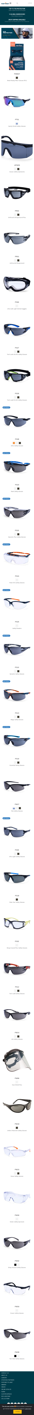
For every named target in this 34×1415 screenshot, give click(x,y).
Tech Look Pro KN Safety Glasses (17, 400)
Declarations (5, 1396)
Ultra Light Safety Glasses (17, 856)
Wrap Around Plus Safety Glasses (17, 948)
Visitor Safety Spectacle (17, 1222)
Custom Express (6, 1394)
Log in (30, 3)
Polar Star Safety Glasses (17, 902)
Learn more (28, 1408)
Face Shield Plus (17, 1085)
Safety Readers (17, 628)
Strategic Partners (7, 1380)
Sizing (3, 1391)
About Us (4, 1375)
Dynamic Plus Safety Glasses (17, 537)
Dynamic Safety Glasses (17, 674)
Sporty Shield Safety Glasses (17, 126)
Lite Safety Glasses (17, 1039)
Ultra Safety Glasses (17, 446)
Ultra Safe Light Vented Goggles (17, 309)
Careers (4, 1377)
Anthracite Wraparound (17, 263)
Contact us (5, 1373)
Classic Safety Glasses (17, 1313)
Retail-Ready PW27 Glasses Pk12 (17, 80)
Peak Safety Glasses (17, 491)
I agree (17, 1411)
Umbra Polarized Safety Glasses (17, 1130)
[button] (17, 3)
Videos (3, 1387)
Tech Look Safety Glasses (17, 993)
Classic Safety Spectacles (17, 172)
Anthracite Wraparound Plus (17, 217)
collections (5, 1398)
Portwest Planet (7, 1382)
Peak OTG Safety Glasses (16, 583)
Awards (3, 1384)
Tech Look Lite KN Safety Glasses (17, 354)
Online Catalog (6, 1389)
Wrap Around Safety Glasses (17, 1267)
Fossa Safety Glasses (17, 1176)
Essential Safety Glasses (17, 765)
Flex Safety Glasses (17, 811)
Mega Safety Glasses (17, 719)
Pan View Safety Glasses (17, 1359)
